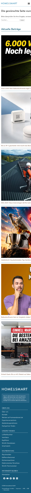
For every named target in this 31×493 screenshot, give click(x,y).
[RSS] (17, 478)
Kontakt (4, 414)
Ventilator (5, 437)
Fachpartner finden (8, 426)
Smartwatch (6, 446)
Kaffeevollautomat (8, 457)
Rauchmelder (6, 454)
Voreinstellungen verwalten (8, 488)
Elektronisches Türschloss (10, 463)
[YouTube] (7, 478)
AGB (28, 488)
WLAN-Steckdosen (8, 443)
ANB (24, 488)
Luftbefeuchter (7, 434)
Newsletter (6, 474)
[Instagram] (14, 478)
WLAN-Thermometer (9, 466)
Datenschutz (6, 490)
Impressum (18, 488)
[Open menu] (28, 3)
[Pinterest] (10, 478)
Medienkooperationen (9, 423)
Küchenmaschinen (8, 460)
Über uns (5, 412)
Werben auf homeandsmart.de (12, 417)
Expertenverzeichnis (9, 420)
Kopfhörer (5, 440)
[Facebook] (4, 478)
